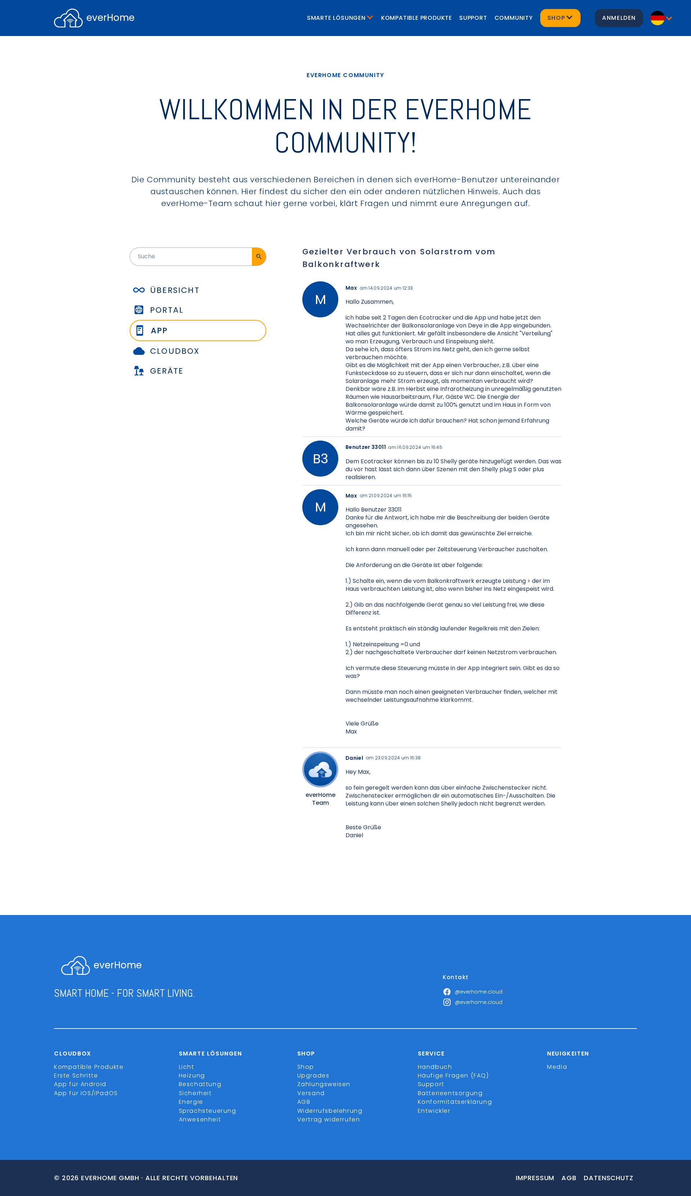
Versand (311, 1093)
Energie (191, 1102)
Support (473, 18)
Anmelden (619, 18)
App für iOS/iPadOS (86, 1093)
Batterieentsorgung (450, 1093)
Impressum (535, 1177)
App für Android (80, 1084)
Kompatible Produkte (416, 18)
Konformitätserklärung (455, 1102)
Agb (569, 1177)
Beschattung (200, 1084)
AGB (304, 1102)
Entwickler (434, 1111)
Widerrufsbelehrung (330, 1111)
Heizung (192, 1075)
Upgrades (313, 1075)
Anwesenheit (200, 1119)
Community (513, 18)
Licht (186, 1067)
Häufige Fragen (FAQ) (453, 1075)
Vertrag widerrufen (328, 1119)
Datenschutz (608, 1177)
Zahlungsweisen (324, 1084)
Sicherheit (195, 1093)
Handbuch (435, 1067)
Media (557, 1067)
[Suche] (259, 256)
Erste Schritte (76, 1075)
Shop (305, 1067)
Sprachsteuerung (207, 1111)
